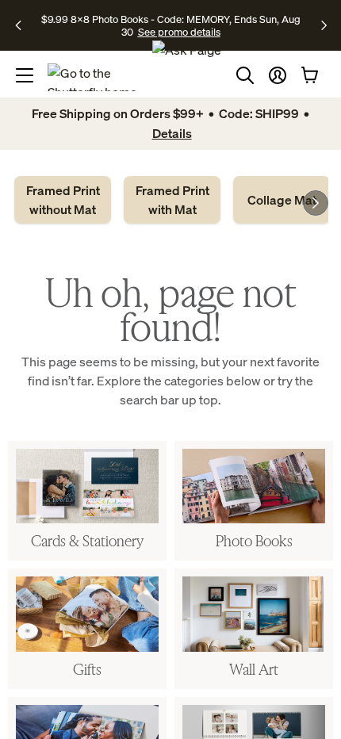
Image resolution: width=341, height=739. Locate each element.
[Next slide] (315, 203)
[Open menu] (24, 75)
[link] (62, 200)
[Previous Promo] (23, 25)
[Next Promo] (324, 25)
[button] (277, 75)
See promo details (179, 32)
